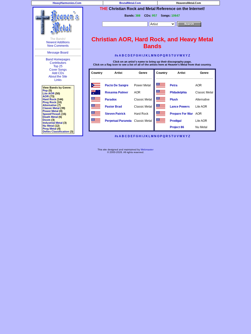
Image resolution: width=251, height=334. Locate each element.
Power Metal (50, 111)
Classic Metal (51, 108)
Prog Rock (49, 102)
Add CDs (58, 73)
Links (58, 80)
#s (116, 55)
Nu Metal (48, 125)
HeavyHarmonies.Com (67, 2)
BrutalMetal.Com (130, 2)
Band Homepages (58, 59)
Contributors (58, 63)
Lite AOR (48, 93)
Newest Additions (58, 42)
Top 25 (58, 66)
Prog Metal (49, 128)
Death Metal (50, 116)
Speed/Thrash (52, 113)
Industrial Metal (53, 122)
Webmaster (147, 149)
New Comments (58, 45)
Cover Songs (58, 69)
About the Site (58, 76)
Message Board (57, 52)
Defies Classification (56, 131)
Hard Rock (49, 99)
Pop (45, 90)
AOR (46, 96)
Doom (46, 119)
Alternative (50, 105)
